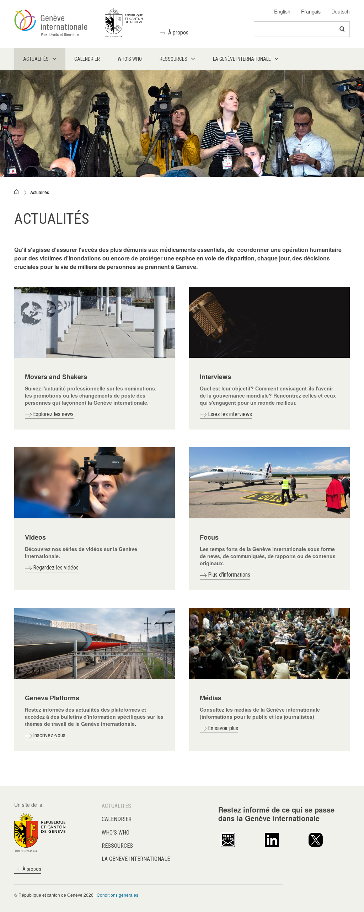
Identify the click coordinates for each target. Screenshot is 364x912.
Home (16, 191)
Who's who (115, 832)
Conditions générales (117, 895)
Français (311, 11)
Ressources (117, 845)
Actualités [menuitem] (36, 59)
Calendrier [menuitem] (87, 59)
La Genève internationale (136, 859)
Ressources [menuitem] (173, 59)
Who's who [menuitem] (130, 59)
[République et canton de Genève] (39, 831)
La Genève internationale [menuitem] (242, 59)
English (282, 11)
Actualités (39, 192)
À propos (178, 32)
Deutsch (340, 11)
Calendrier (117, 819)
